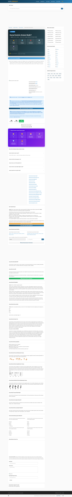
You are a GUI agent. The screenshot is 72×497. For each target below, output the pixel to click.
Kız (49, 51)
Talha (48, 79)
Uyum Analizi (58, 1)
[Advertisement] (36, 19)
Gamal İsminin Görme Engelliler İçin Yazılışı (35, 192)
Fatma (57, 49)
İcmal (12, 233)
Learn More (58, 495)
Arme (49, 62)
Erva (50, 75)
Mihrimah (59, 75)
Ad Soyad (10, 461)
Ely (56, 57)
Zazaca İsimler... (58, 42)
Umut (49, 66)
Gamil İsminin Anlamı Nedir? (26, 126)
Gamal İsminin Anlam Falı (32, 189)
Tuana (54, 77)
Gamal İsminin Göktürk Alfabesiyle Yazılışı (35, 194)
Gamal (31, 233)
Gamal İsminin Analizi (32, 182)
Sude (57, 73)
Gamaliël (28, 233)
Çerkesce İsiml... (51, 32)
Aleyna (57, 77)
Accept (63, 495)
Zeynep (49, 73)
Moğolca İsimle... (51, 38)
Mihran (57, 62)
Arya (60, 77)
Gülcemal (19, 233)
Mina (56, 75)
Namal (37, 233)
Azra (49, 57)
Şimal (17, 233)
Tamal (42, 233)
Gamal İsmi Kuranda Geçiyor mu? (34, 177)
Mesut (49, 64)
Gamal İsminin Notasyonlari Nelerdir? (34, 201)
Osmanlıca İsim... (59, 38)
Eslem (51, 77)
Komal (10, 234)
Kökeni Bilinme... (51, 36)
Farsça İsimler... (51, 34)
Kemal (28, 234)
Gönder (11, 480)
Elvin (57, 53)
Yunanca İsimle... (51, 42)
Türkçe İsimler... (58, 40)
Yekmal (10, 233)
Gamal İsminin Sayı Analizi (33, 184)
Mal (33, 233)
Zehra (53, 75)
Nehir (57, 64)
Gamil (35, 233)
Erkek (36, 81)
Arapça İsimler (15, 27)
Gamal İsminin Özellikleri (32, 187)
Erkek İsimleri (21, 27)
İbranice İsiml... (58, 34)
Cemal (40, 233)
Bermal (35, 234)
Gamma (23, 233)
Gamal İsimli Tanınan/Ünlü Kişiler (34, 196)
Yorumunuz (11, 465)
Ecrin (52, 73)
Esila (54, 73)
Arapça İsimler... (51, 30)
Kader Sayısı (53, 1)
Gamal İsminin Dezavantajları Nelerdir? (34, 199)
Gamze (12, 234)
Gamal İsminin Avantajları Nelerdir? (34, 197)
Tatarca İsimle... (51, 40)
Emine (49, 55)
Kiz (56, 51)
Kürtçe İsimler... (58, 36)
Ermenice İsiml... (59, 32)
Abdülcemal (31, 234)
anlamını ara (13, 1)
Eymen (60, 73)
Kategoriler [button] (42, 1)
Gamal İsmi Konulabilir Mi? (33, 179)
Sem (57, 66)
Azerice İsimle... (58, 30)
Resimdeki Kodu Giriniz (13, 475)
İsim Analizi (47, 1)
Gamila (15, 233)
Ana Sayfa (37, 1)
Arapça (36, 83)
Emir (57, 55)
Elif (48, 75)
